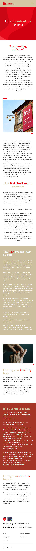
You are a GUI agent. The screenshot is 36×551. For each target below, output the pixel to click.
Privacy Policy (6, 537)
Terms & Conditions (25, 533)
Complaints (6, 540)
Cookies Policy (23, 537)
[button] (32, 3)
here (4, 263)
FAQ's (4, 533)
